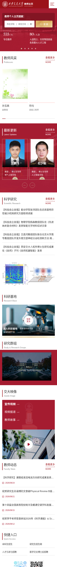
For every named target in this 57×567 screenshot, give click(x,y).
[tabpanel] (15, 37)
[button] (24, 185)
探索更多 (28, 320)
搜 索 (45, 24)
